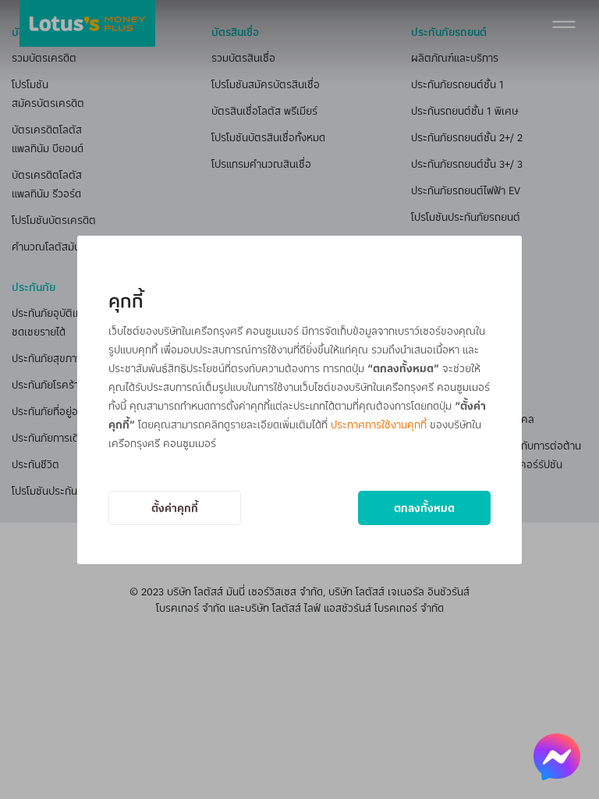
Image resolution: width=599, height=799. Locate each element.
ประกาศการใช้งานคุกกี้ (379, 424)
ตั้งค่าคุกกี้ (174, 508)
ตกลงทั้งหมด (424, 508)
